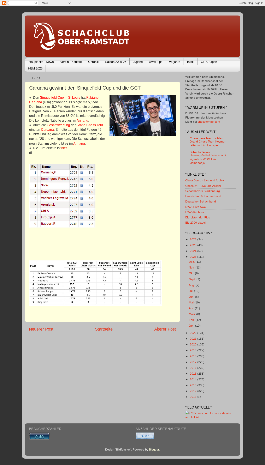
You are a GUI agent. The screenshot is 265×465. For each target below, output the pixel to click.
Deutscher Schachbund (200, 201)
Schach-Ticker (200, 152)
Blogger (154, 449)
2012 (193, 391)
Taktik (190, 62)
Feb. (192, 319)
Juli (191, 290)
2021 (193, 338)
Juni (192, 296)
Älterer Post (165, 329)
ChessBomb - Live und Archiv (204, 180)
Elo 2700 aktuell (195, 222)
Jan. (192, 325)
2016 (193, 367)
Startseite (104, 329)
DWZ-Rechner (194, 212)
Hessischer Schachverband (203, 196)
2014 (193, 379)
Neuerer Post (41, 329)
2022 (193, 332)
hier (64, 148)
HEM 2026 (35, 68)
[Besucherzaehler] (39, 439)
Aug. (192, 285)
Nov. (192, 267)
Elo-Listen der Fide (197, 217)
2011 (193, 396)
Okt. (192, 273)
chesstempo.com (209, 121)
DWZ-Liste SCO (195, 207)
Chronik (93, 62)
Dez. (192, 261)
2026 (193, 239)
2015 (193, 373)
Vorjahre (174, 62)
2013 (193, 385)
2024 (193, 251)
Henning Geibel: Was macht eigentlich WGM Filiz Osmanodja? (208, 159)
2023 (193, 256)
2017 (193, 362)
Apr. (192, 308)
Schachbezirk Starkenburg (202, 191)
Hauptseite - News (41, 62)
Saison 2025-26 (115, 62)
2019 (193, 350)
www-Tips (156, 62)
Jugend (138, 62)
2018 (193, 356)
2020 (193, 344)
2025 (193, 245)
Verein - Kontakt (71, 62)
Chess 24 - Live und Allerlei (203, 185)
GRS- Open (209, 62)
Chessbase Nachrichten (206, 138)
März (192, 314)
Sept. (192, 279)
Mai (191, 302)
